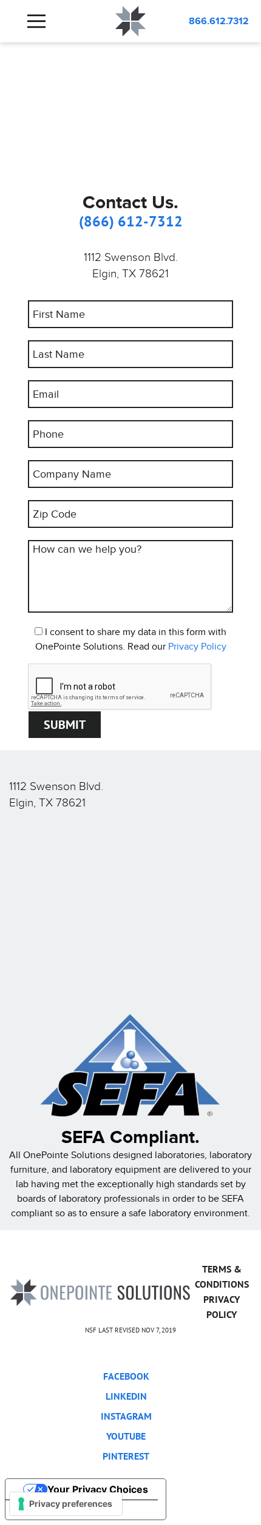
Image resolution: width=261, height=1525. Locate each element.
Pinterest (126, 1456)
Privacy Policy (197, 646)
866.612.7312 (219, 21)
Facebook (126, 1376)
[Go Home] (100, 1291)
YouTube (126, 1436)
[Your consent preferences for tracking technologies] (66, 1503)
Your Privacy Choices (97, 1489)
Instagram (126, 1416)
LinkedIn (126, 1396)
